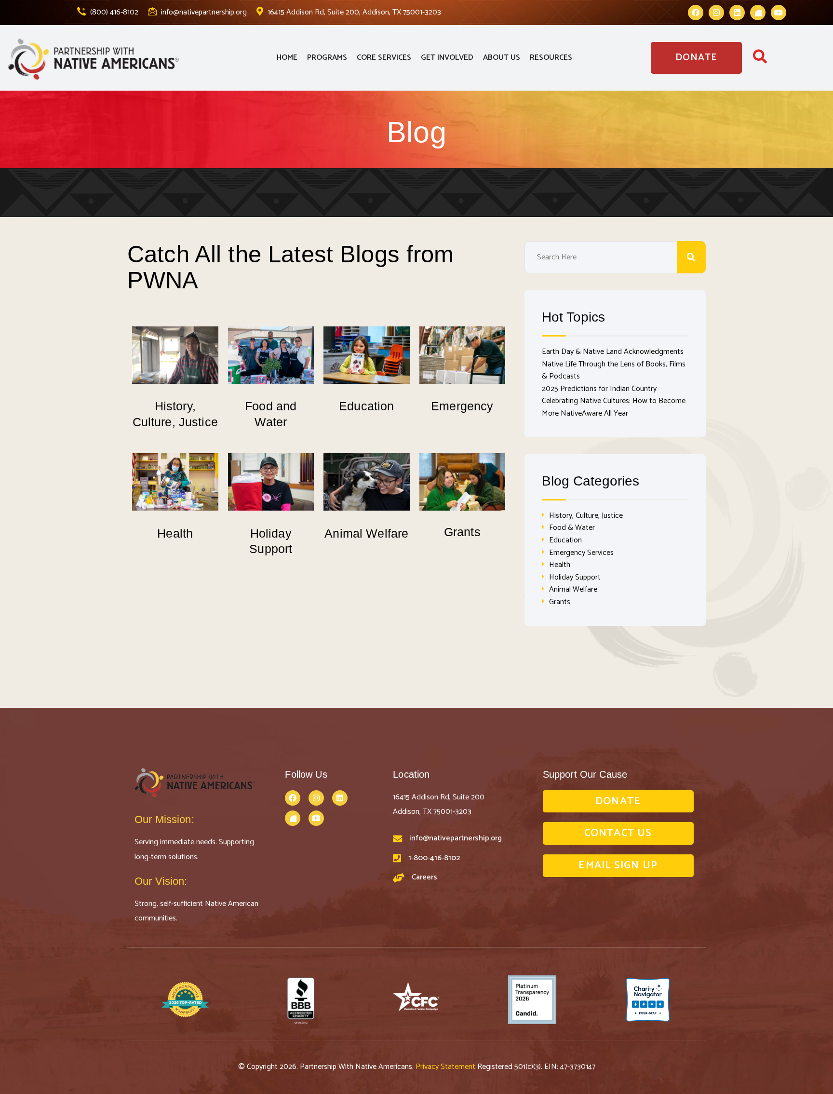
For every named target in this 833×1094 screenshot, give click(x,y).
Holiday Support (575, 577)
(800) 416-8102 (113, 12)
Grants (462, 532)
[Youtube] (778, 12)
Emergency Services (581, 552)
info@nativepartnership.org (203, 12)
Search (691, 257)
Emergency (462, 406)
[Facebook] (695, 12)
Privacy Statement (446, 1066)
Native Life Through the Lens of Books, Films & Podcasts (613, 370)
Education (366, 406)
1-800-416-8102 (434, 857)
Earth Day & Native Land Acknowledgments (613, 351)
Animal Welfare (366, 533)
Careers (424, 877)
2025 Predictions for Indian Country (599, 388)
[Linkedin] (737, 12)
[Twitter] (758, 12)
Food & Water (572, 527)
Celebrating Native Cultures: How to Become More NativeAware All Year (613, 407)
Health (175, 533)
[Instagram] (716, 12)
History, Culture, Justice (586, 515)
